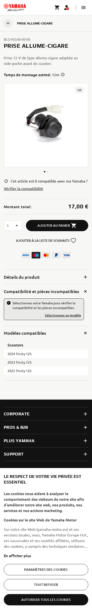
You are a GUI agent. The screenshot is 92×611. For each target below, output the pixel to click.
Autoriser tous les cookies (46, 599)
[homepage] (15, 7)
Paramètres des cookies (46, 569)
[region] (46, 539)
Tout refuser (46, 584)
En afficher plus (17, 555)
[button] (83, 7)
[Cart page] (57, 7)
